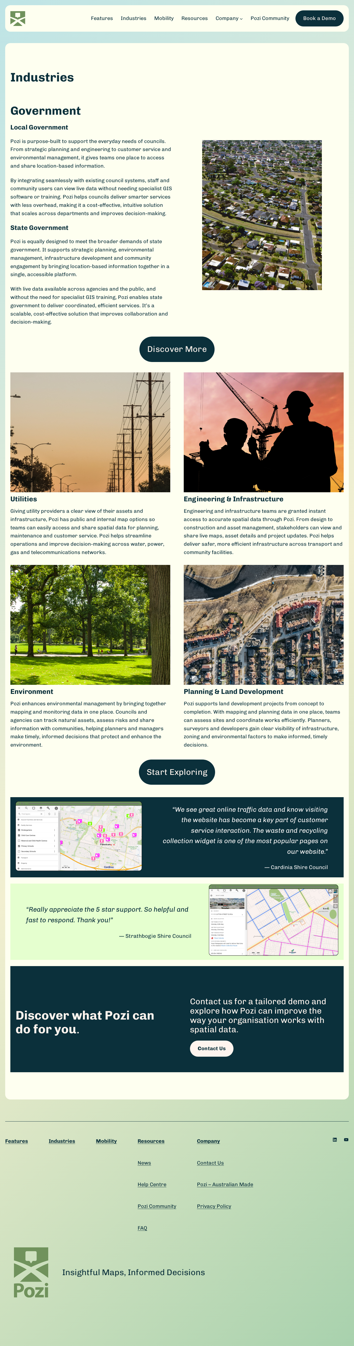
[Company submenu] (241, 18)
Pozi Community (157, 1206)
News (144, 1163)
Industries (62, 1141)
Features (16, 1141)
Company (208, 1141)
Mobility (106, 1141)
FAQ (142, 1228)
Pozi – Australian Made (225, 1184)
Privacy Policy (214, 1206)
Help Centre (152, 1184)
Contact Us (210, 1163)
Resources (151, 1141)
